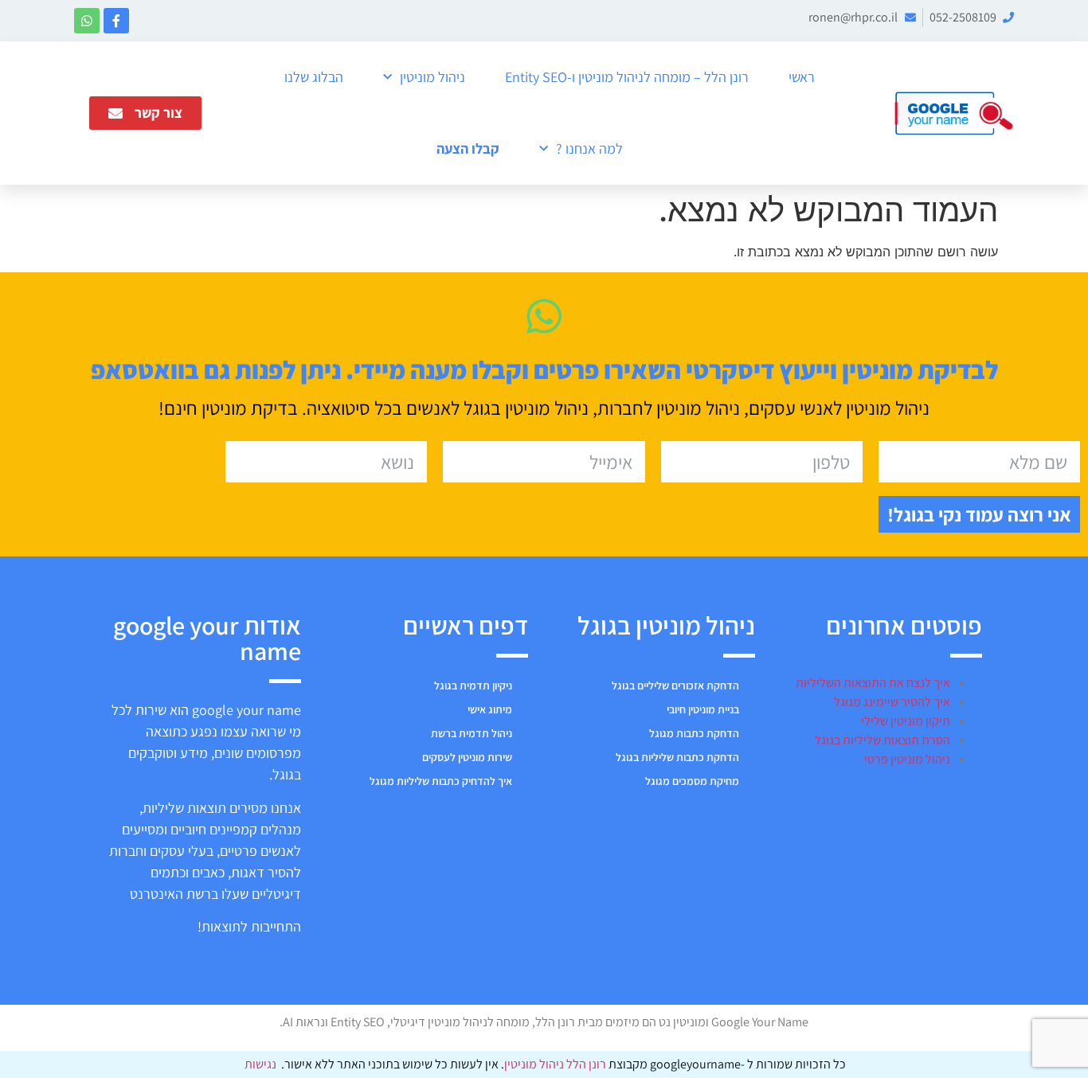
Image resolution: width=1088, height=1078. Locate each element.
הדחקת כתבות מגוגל (694, 733)
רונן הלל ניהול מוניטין (556, 1064)
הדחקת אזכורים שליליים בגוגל (675, 685)
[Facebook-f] (116, 20)
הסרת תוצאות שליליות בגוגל (882, 740)
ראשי (802, 77)
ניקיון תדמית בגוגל (473, 685)
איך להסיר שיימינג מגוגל (892, 701)
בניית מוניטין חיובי (703, 709)
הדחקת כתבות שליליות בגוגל (677, 757)
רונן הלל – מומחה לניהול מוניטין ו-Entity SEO (627, 77)
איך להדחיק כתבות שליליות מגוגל (441, 781)
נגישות (260, 1064)
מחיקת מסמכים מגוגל (692, 781)
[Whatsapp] (87, 20)
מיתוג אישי (490, 709)
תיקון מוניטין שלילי (905, 721)
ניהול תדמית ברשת (471, 733)
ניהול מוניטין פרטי (907, 759)
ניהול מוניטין (432, 77)
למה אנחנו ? (589, 148)
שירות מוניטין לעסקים (467, 757)
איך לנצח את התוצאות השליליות (873, 682)
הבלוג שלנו (313, 77)
